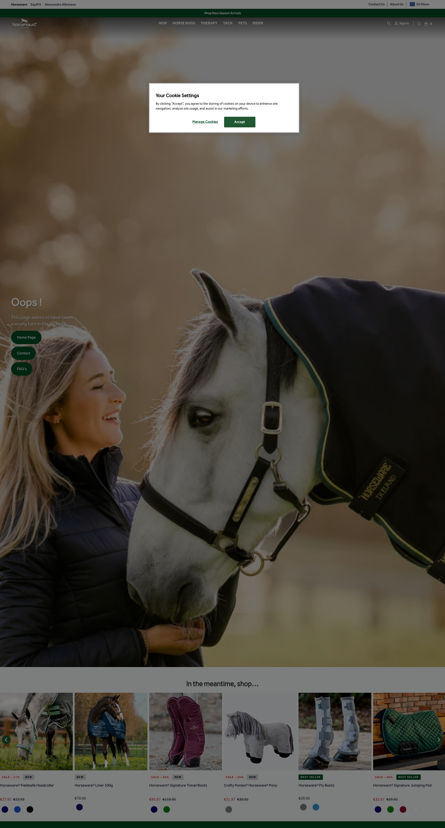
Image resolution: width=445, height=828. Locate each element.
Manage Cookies (205, 122)
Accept (239, 122)
